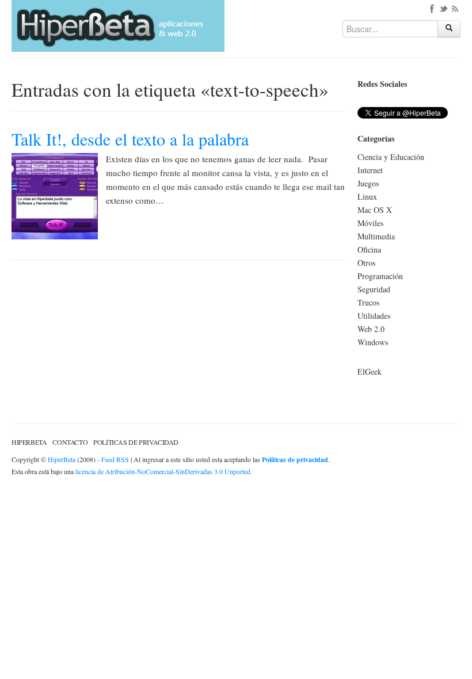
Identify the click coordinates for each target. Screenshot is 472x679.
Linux (367, 196)
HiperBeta (29, 442)
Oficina (369, 249)
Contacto (69, 442)
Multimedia (376, 236)
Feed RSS (115, 459)
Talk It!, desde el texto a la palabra (130, 138)
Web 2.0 (371, 328)
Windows (372, 342)
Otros (366, 262)
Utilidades (373, 315)
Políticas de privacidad (135, 442)
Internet (370, 170)
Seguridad (373, 289)
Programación (380, 275)
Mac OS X (374, 209)
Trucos (368, 302)
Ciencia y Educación (390, 156)
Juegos (368, 183)
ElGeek (369, 371)
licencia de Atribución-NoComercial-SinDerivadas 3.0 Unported (162, 471)
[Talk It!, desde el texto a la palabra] (55, 194)
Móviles (370, 223)
